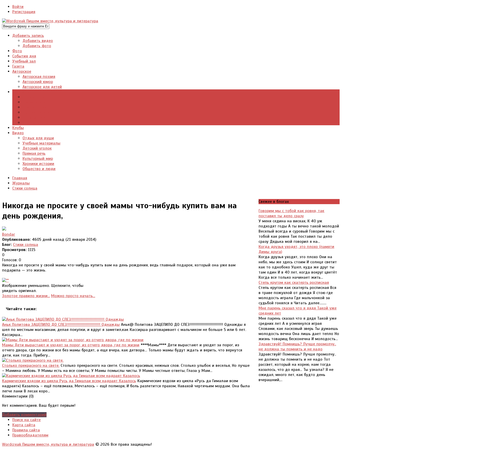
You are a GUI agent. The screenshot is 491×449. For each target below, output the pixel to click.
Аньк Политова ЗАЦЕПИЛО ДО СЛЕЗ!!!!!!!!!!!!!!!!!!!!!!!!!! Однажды (61, 324)
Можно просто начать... (73, 295)
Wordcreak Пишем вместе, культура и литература (48, 444)
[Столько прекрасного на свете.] (32, 360)
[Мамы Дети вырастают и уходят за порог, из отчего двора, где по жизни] (72, 339)
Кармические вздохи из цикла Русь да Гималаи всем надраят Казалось (69, 380)
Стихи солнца (25, 244)
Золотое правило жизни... (26, 295)
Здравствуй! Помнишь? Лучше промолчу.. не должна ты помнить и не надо (297, 346)
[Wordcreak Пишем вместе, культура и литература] (50, 21)
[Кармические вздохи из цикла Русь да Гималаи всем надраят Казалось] (71, 375)
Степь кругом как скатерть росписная (294, 282)
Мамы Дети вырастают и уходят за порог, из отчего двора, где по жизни (70, 345)
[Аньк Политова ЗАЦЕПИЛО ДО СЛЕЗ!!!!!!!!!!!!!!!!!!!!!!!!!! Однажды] (63, 319)
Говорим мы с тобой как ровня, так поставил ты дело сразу (291, 213)
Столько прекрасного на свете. (30, 365)
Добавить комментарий (24, 414)
